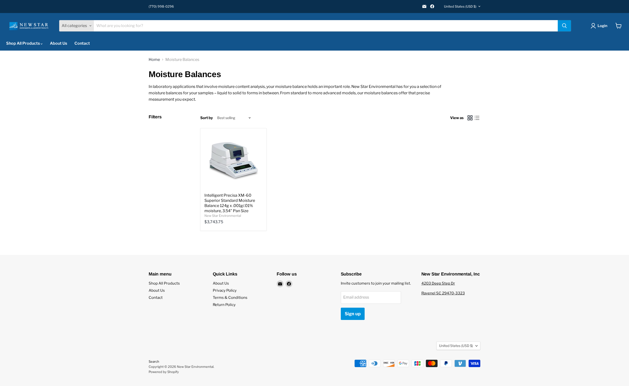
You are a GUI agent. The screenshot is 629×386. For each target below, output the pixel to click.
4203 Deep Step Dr (438, 283)
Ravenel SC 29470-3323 (443, 293)
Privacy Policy (225, 290)
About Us (58, 43)
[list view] (476, 117)
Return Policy (224, 305)
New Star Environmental (222, 216)
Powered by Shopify (164, 372)
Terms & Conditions (230, 297)
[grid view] (470, 117)
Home (154, 59)
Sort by (206, 118)
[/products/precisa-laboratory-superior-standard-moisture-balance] (233, 161)
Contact (82, 43)
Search (154, 361)
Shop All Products (23, 43)
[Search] (564, 25)
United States (460, 6)
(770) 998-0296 (161, 6)
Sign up (353, 313)
